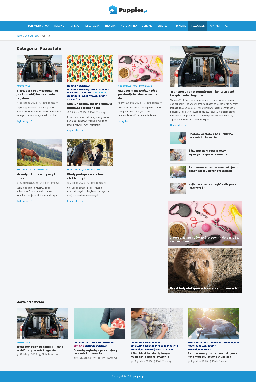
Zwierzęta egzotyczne (159, 349)
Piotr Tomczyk (50, 102)
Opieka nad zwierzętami (145, 342)
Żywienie (181, 25)
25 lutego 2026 (28, 102)
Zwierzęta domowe (199, 349)
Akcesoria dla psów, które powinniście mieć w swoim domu (137, 94)
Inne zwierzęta (26, 170)
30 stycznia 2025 (131, 102)
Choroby (79, 342)
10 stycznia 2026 (86, 358)
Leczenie (91, 342)
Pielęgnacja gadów (79, 92)
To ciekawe (145, 86)
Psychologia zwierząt (202, 346)
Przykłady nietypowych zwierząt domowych (203, 288)
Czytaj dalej (22, 121)
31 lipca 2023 (77, 182)
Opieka (75, 25)
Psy (135, 86)
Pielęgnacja (91, 25)
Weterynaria (129, 25)
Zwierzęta (163, 25)
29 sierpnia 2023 (28, 182)
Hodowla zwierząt (78, 86)
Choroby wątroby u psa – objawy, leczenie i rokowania (211, 135)
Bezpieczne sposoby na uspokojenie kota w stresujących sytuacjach (213, 169)
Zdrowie (147, 25)
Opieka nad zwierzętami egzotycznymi (154, 346)
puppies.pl (138, 376)
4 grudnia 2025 (199, 361)
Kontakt (215, 25)
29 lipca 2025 (78, 112)
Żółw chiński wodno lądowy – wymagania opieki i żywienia (208, 152)
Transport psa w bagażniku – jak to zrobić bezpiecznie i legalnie (38, 94)
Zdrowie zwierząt (96, 346)
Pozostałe (198, 25)
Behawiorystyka (38, 25)
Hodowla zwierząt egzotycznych (88, 89)
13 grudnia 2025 (142, 361)
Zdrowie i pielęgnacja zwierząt (87, 96)
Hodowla (59, 25)
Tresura (110, 25)
